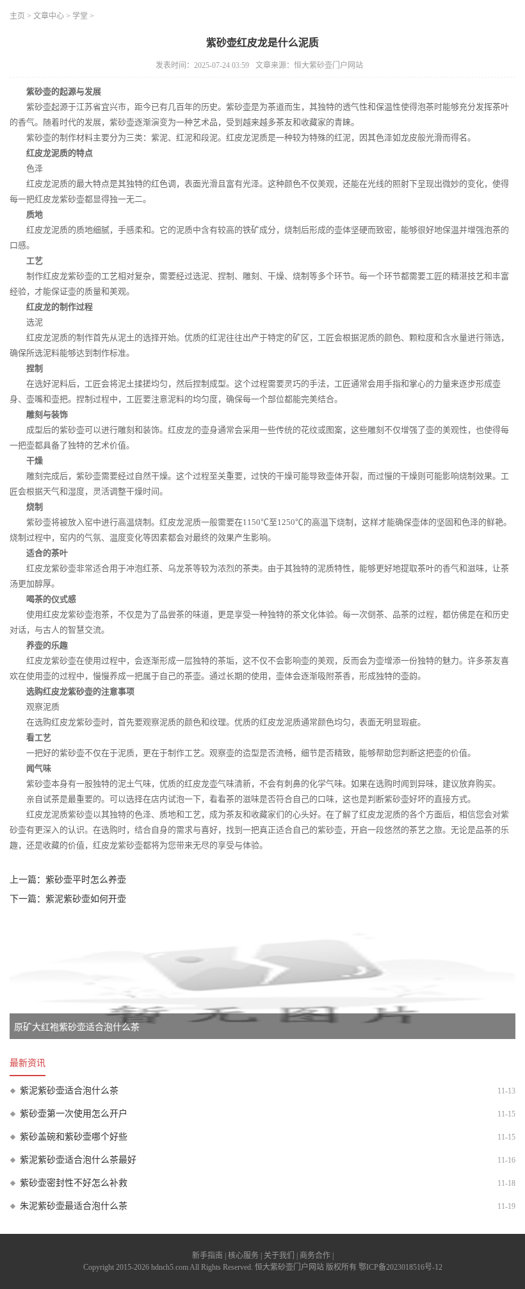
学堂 (80, 16)
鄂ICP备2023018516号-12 (400, 1267)
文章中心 (48, 16)
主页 (17, 16)
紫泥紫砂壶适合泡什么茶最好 (78, 1160)
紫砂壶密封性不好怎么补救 (73, 1183)
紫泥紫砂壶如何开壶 (85, 899)
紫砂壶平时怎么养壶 (85, 880)
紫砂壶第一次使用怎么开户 (73, 1114)
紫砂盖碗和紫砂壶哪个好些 (73, 1137)
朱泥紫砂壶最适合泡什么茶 (73, 1206)
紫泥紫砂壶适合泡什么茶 (69, 1090)
